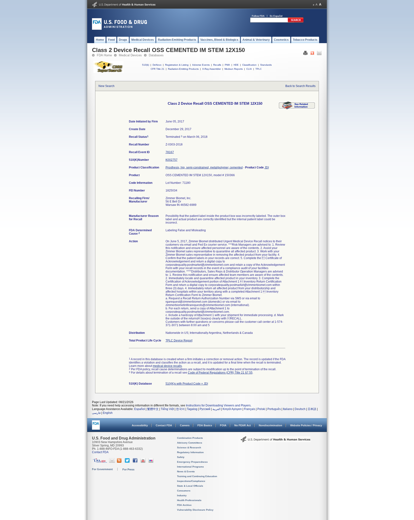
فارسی (96, 413)
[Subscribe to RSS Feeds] (120, 461)
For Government (102, 469)
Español (139, 409)
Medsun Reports (233, 69)
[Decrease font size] (313, 4)
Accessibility (140, 425)
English (108, 413)
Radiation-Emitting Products (183, 69)
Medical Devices (130, 55)
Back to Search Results (300, 86)
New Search (106, 86)
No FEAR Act (242, 425)
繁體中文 (153, 409)
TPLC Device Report (179, 340)
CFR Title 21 (157, 69)
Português (274, 409)
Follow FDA (258, 16)
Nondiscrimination (270, 425)
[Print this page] (305, 54)
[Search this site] (296, 21)
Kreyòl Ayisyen (232, 409)
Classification (249, 65)
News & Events (186, 471)
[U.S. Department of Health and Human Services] (123, 6)
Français (249, 409)
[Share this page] (312, 54)
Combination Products (190, 438)
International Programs (190, 466)
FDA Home (104, 55)
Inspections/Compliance (191, 481)
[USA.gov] (99, 461)
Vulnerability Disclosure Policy (195, 509)
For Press (128, 469)
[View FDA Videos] (144, 461)
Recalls (217, 65)
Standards (266, 65)
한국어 (180, 409)
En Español (276, 16)
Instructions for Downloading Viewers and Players (218, 405)
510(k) (145, 65)
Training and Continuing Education (197, 476)
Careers (185, 425)
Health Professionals (189, 500)
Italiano (288, 409)
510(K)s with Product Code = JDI (187, 383)
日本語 (312, 409)
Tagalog (192, 409)
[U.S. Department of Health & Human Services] (275, 441)
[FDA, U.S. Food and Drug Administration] (119, 28)
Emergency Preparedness (192, 462)
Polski (261, 409)
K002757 (172, 160)
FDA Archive (184, 505)
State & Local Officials (190, 486)
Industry (182, 495)
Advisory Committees (189, 442)
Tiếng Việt (167, 409)
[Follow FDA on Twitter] (128, 461)
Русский (205, 409)
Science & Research (189, 447)
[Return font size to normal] (316, 4)
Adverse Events (201, 65)
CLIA (249, 69)
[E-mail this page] (319, 54)
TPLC (258, 69)
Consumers (183, 490)
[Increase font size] (320, 4)
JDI (266, 167)
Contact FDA (164, 425)
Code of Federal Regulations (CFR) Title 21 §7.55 (220, 372)
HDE (236, 65)
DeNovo (157, 65)
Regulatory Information (190, 452)
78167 (170, 152)
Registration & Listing (177, 65)
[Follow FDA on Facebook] (136, 461)
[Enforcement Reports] (297, 108)
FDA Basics (204, 425)
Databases (156, 55)
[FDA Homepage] (96, 427)
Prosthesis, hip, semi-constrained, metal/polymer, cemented (204, 167)
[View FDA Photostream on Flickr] (152, 461)
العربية (216, 409)
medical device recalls (167, 366)
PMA (227, 65)
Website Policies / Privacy (306, 425)
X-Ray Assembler (211, 69)
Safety (180, 457)
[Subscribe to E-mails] (112, 461)
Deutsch (300, 409)
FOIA (223, 425)
